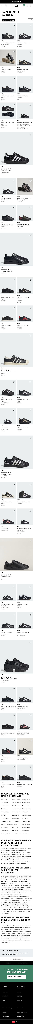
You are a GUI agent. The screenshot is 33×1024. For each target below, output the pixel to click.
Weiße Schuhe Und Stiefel (15, 818)
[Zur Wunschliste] (6, 6)
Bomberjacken (5, 812)
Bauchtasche (4, 806)
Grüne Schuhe (26, 827)
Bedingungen (6, 1016)
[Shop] (16, 6)
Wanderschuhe (26, 809)
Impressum (5, 996)
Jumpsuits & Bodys (4, 803)
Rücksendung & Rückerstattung (20, 987)
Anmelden (8, 963)
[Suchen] (27, 6)
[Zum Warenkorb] (30, 6)
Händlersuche (20, 1000)
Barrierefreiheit (20, 1016)
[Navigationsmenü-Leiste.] (2, 6)
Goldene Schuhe (16, 809)
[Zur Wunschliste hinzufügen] (14, 25)
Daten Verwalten (20, 1008)
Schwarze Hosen (16, 802)
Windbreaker (4, 830)
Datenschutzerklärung (22, 1012)
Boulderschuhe (26, 815)
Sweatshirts (4, 827)
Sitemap (19, 992)
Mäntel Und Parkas (4, 800)
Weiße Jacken (26, 821)
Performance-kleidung (15, 821)
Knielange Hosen (5, 834)
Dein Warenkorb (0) (22, 963)
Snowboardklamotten (7, 824)
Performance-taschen (5, 818)
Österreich (18, 1021)
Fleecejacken (25, 818)
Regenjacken (15, 815)
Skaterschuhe (26, 802)
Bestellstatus (6, 992)
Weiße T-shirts (16, 799)
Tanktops (3, 815)
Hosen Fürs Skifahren (15, 828)
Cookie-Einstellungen (8, 1008)
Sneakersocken (16, 812)
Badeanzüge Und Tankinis (5, 821)
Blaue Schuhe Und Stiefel (15, 806)
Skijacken (14, 824)
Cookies (4, 1012)
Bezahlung (19, 996)
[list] (14, 20)
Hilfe (4, 1000)
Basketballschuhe (27, 824)
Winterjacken (25, 806)
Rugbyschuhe (26, 799)
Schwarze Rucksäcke (25, 812)
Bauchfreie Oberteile (4, 809)
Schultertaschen (16, 834)
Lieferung (5, 986)
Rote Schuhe (15, 830)
